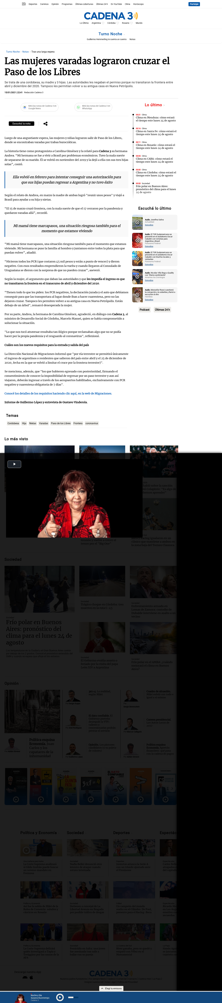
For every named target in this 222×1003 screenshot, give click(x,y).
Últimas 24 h (102, 4)
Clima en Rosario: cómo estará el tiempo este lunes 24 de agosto (155, 146)
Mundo (139, 23)
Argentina (96, 23)
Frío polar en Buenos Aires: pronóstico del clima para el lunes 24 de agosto (156, 189)
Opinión (55, 4)
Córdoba (111, 23)
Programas (67, 4)
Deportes (33, 4)
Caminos (44, 4)
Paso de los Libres (61, 423)
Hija (24, 423)
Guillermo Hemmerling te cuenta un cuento (107, 39)
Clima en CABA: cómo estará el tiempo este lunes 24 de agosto (154, 160)
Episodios (149, 225)
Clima (127, 4)
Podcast (145, 309)
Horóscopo (138, 4)
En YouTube (116, 4)
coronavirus (91, 423)
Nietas (32, 423)
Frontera (78, 423)
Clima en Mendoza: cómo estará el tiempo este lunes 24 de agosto (156, 119)
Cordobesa (13, 423)
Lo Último (84, 23)
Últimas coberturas (84, 4)
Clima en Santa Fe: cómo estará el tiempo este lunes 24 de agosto (156, 133)
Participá (194, 4)
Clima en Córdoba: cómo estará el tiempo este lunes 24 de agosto (156, 174)
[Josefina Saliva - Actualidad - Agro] (137, 222)
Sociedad (146, 183)
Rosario (125, 23)
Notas (132, 39)
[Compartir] (45, 124)
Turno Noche (111, 34)
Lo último (154, 105)
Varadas (43, 423)
